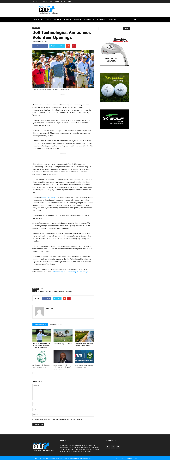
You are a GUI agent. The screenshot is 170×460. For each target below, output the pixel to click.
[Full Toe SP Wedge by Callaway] (63, 335)
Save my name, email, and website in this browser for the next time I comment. (58, 419)
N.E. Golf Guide (88, 19)
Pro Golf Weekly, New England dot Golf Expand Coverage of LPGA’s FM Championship (41, 345)
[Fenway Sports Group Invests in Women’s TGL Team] (84, 356)
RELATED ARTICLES (40, 325)
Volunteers (69, 291)
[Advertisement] (102, 10)
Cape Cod (48, 19)
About (57, 1)
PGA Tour (42, 288)
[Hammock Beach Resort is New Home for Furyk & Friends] (84, 335)
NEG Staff (37, 41)
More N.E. (56, 19)
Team (69, 1)
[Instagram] (113, 447)
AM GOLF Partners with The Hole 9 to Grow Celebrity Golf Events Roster (62, 367)
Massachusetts (38, 19)
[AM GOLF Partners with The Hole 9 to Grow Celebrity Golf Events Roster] (63, 356)
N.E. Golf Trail (101, 19)
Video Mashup (112, 19)
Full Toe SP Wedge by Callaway (63, 344)
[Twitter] (118, 447)
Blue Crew (41, 291)
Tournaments (68, 19)
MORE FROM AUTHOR (56, 325)
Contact (63, 1)
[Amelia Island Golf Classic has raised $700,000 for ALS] (41, 356)
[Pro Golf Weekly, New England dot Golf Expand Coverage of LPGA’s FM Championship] (41, 335)
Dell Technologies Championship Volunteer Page (70, 272)
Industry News (36, 27)
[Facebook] (108, 447)
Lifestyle (77, 19)
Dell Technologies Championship (55, 291)
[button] (135, 19)
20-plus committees (48, 197)
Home (51, 1)
